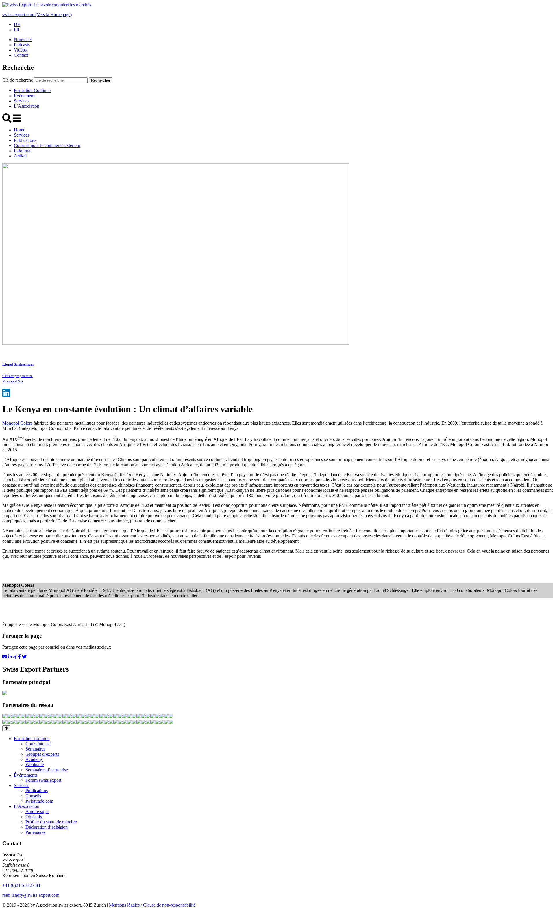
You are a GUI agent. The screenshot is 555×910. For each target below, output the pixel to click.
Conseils (33, 795)
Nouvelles (23, 39)
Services (21, 100)
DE (17, 24)
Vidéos (20, 49)
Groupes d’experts (42, 754)
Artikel (20, 155)
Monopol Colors (17, 423)
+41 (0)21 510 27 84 (21, 885)
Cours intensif (38, 743)
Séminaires (35, 748)
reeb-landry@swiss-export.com (30, 895)
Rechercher (100, 80)
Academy (34, 759)
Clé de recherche (17, 80)
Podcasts (22, 44)
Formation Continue (32, 90)
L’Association (26, 106)
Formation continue (31, 738)
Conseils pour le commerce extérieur (47, 145)
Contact (21, 55)
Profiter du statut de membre (51, 821)
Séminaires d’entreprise (46, 769)
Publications (25, 140)
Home (19, 129)
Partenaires (35, 832)
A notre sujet (37, 811)
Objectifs (33, 816)
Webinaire (34, 764)
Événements (25, 95)
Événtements (25, 775)
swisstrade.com (39, 801)
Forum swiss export (43, 780)
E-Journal (23, 150)
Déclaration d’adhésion (46, 827)
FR (17, 29)
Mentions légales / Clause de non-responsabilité (152, 904)
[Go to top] (6, 728)
